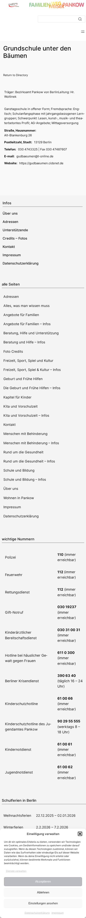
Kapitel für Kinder (17, 397)
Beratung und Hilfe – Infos (24, 342)
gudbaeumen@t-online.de (34, 156)
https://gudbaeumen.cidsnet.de (41, 163)
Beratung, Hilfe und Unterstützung (31, 333)
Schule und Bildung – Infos (24, 479)
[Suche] (80, 19)
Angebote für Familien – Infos (27, 324)
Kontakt (9, 425)
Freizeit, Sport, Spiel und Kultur (28, 361)
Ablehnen (43, 892)
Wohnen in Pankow (18, 498)
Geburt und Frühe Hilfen (23, 379)
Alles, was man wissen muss (26, 306)
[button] (80, 834)
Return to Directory (15, 75)
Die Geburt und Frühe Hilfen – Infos (31, 388)
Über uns (10, 489)
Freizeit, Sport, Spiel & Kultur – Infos (32, 370)
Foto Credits (13, 351)
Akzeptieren (43, 881)
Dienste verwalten (16, 870)
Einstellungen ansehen (43, 903)
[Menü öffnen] (82, 31)
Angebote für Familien (21, 315)
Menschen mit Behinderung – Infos (31, 443)
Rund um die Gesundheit (23, 452)
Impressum (58, 912)
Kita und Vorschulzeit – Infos (26, 415)
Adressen (11, 297)
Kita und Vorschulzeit (20, 406)
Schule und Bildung (18, 470)
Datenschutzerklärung (37, 912)
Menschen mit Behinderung (25, 434)
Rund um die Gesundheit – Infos (29, 461)
